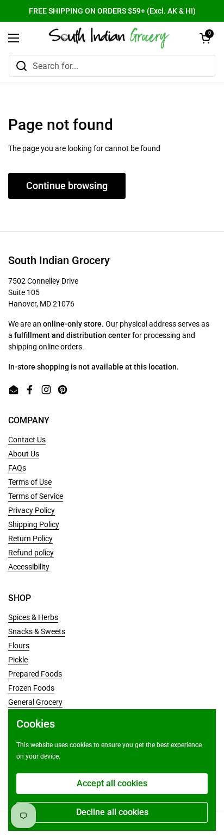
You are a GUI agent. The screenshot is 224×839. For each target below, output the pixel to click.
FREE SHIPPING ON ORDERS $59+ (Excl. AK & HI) (112, 11)
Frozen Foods (31, 688)
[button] (205, 38)
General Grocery (35, 702)
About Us (23, 453)
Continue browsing (67, 185)
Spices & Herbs (33, 617)
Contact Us (27, 439)
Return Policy (30, 538)
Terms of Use (30, 482)
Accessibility (28, 566)
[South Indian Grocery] (109, 38)
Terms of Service (35, 496)
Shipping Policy (33, 524)
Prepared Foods (35, 673)
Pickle (18, 659)
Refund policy (31, 552)
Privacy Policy (31, 510)
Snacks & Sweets (36, 631)
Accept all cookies (112, 783)
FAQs (17, 468)
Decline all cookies (112, 812)
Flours (18, 645)
